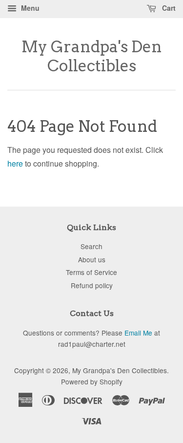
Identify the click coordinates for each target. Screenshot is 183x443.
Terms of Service (91, 272)
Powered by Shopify (91, 381)
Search (91, 246)
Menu (29, 8)
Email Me (138, 333)
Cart (168, 8)
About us (91, 259)
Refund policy (92, 285)
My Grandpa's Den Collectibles (91, 56)
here (15, 163)
